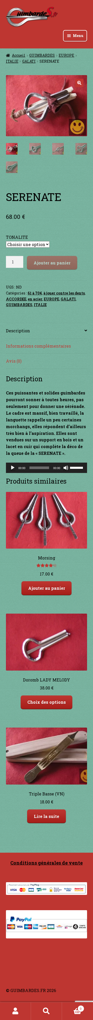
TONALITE (17, 237)
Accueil (18, 55)
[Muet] (65, 467)
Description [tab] (18, 330)
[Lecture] (12, 467)
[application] (46, 468)
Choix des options (46, 702)
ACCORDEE (16, 299)
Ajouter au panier (52, 262)
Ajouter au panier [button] (46, 588)
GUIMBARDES (42, 55)
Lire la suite (46, 816)
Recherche (46, 1011)
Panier (72, 1007)
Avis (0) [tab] (13, 361)
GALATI (29, 61)
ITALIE (12, 61)
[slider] (77, 467)
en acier (35, 299)
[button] (79, 83)
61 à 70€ (35, 293)
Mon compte (15, 1011)
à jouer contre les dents (64, 293)
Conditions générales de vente (46, 863)
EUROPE (66, 55)
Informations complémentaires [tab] (38, 346)
